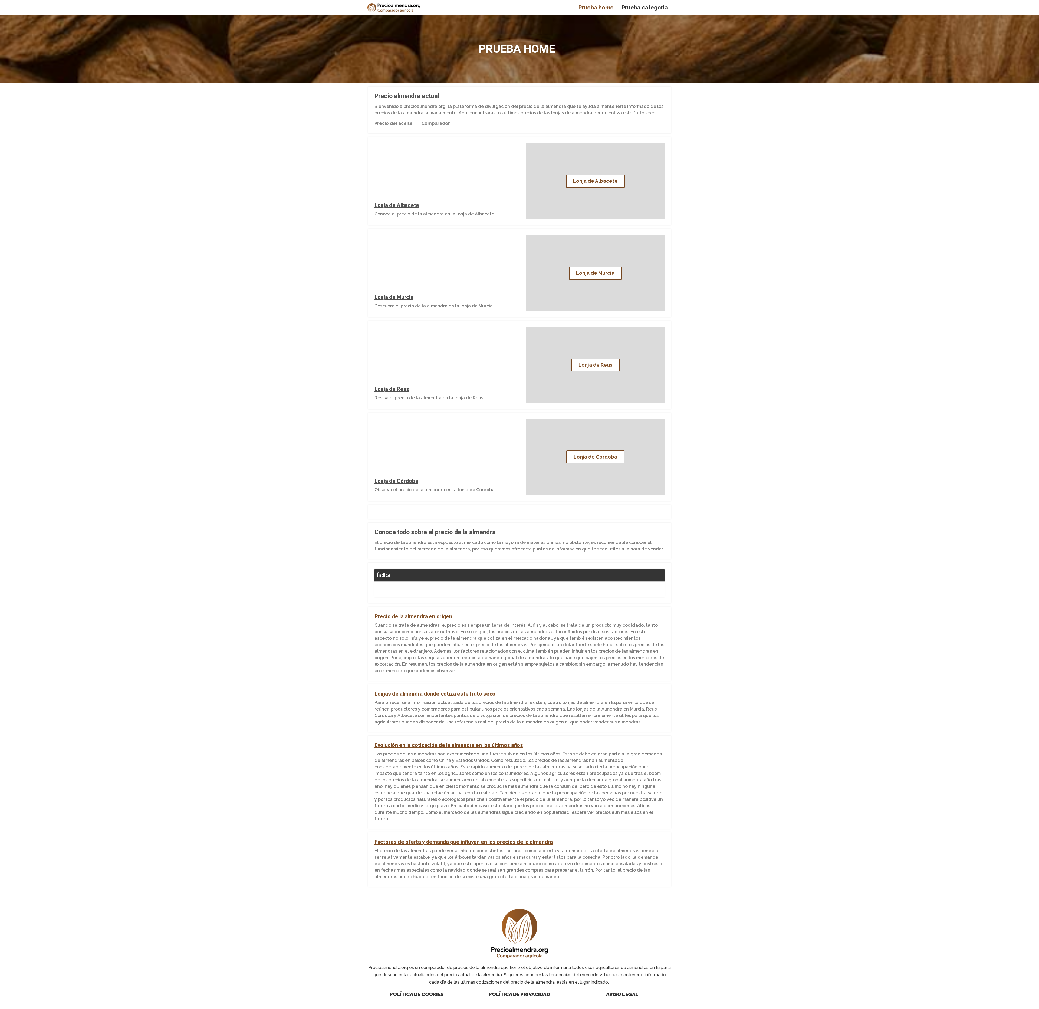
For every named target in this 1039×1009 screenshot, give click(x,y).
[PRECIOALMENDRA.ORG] (393, 7)
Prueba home (596, 7)
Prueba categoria (645, 7)
